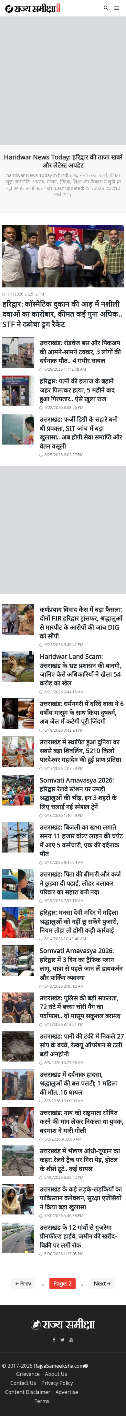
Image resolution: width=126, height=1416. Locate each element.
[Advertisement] (63, 80)
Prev (25, 1283)
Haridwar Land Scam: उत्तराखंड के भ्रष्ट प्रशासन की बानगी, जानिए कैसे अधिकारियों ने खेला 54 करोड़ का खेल (80, 669)
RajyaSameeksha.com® (61, 1366)
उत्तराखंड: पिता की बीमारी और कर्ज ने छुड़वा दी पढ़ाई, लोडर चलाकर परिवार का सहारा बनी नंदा (80, 883)
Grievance (28, 1374)
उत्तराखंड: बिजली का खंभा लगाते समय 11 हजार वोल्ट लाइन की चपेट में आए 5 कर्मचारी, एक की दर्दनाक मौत (81, 840)
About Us (56, 1374)
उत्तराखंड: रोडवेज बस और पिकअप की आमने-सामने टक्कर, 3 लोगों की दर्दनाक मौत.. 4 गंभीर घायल (80, 351)
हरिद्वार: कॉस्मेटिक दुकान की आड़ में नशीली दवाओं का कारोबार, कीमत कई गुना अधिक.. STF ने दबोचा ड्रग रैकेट (62, 314)
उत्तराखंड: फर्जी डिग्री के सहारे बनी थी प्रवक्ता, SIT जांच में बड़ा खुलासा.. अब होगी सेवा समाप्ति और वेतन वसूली (81, 432)
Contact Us (23, 1383)
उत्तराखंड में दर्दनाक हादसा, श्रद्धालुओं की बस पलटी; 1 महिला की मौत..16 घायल (79, 1083)
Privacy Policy (57, 1383)
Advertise (67, 1392)
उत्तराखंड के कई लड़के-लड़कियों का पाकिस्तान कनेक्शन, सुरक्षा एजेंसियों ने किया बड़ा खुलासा (81, 1198)
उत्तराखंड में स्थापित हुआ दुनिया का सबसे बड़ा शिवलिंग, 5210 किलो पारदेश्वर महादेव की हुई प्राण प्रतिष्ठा (80, 750)
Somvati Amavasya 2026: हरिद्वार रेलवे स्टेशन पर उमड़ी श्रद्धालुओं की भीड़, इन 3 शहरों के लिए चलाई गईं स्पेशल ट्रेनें (78, 793)
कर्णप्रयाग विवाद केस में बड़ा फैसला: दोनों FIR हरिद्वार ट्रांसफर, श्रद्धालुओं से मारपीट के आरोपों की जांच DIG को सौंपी (81, 622)
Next (100, 1283)
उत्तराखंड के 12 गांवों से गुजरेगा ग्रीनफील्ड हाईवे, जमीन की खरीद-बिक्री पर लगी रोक (78, 1236)
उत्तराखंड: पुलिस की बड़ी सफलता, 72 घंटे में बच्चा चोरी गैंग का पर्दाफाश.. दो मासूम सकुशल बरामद (80, 1006)
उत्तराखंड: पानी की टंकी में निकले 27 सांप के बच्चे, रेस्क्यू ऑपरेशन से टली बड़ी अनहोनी (82, 1045)
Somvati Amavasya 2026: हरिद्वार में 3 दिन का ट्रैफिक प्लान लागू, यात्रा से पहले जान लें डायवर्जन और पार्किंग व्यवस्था (81, 963)
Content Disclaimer (27, 1392)
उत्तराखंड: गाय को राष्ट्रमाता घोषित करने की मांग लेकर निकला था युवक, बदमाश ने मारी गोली (81, 1121)
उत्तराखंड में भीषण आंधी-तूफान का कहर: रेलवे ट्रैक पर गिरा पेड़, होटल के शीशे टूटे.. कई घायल (80, 1159)
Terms (41, 1401)
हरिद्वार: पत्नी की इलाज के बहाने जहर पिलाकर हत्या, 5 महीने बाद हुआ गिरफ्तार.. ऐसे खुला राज (77, 390)
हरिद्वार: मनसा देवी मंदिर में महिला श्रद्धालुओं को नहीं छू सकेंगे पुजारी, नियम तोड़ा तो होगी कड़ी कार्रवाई (79, 921)
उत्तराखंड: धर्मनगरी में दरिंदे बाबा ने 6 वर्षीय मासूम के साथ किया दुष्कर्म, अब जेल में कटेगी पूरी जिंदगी (82, 712)
